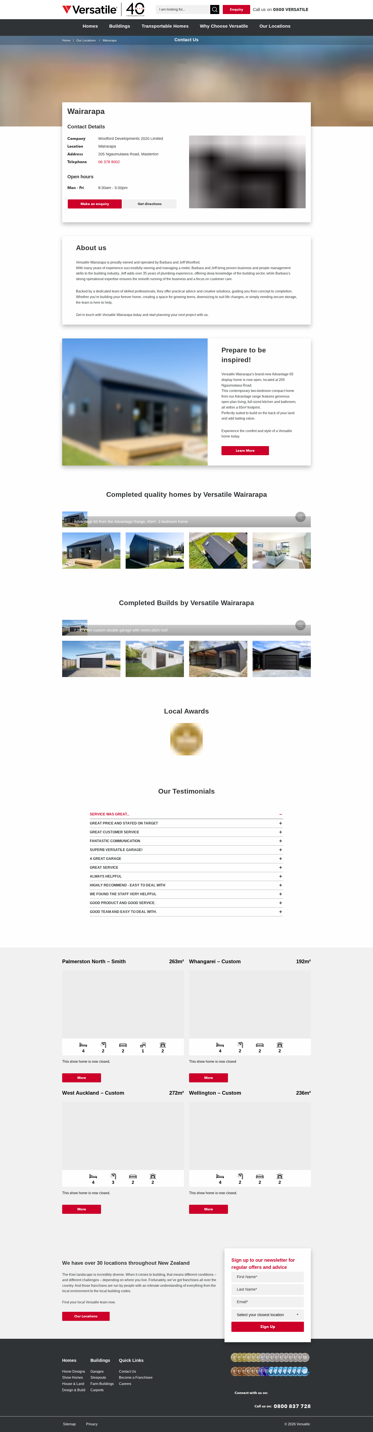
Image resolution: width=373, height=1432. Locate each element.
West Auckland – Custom (93, 1093)
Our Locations (86, 40)
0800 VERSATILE (290, 9)
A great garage (105, 858)
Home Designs (73, 1371)
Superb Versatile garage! (116, 850)
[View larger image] (300, 517)
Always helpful (106, 876)
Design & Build (73, 1390)
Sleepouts (98, 1377)
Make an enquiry (95, 204)
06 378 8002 (109, 162)
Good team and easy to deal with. (123, 912)
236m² (303, 1093)
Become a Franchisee (136, 1377)
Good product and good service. (122, 903)
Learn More (245, 450)
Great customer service (114, 832)
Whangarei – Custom (215, 961)
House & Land (73, 1384)
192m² (303, 961)
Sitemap (69, 1424)
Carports (97, 1390)
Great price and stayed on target (124, 823)
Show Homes (72, 1377)
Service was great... (109, 814)
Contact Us (127, 1371)
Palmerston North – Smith (94, 961)
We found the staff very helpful (123, 894)
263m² (176, 961)
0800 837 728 (292, 1406)
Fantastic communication (115, 841)
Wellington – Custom (215, 1093)
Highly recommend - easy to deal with (127, 885)
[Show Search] (214, 9)
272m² (176, 1093)
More (81, 1078)
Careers (125, 1384)
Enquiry (236, 9)
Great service (104, 867)
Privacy (92, 1424)
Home (66, 40)
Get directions (150, 204)
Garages (97, 1371)
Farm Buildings (102, 1384)
